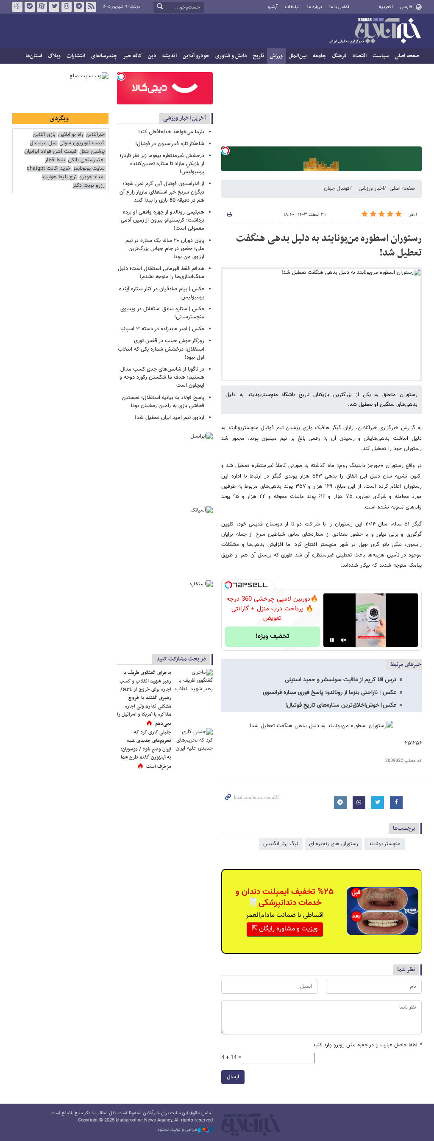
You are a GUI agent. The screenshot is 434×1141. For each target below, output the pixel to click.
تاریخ (258, 56)
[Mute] (344, 640)
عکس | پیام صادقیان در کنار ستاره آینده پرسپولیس (161, 293)
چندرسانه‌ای (104, 56)
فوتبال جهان (337, 188)
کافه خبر (132, 56)
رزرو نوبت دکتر (88, 186)
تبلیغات (292, 7)
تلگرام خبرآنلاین (79, 7)
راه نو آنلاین (70, 135)
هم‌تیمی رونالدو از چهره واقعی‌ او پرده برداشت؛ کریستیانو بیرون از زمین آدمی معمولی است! (162, 220)
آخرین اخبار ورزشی (184, 118)
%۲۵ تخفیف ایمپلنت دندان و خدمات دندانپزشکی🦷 (285, 897)
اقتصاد (359, 56)
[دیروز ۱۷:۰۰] (194, 741)
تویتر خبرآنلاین (54, 7)
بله (30, 7)
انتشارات (76, 56)
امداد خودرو (92, 177)
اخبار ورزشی (371, 188)
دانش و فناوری (231, 56)
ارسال (233, 1077)
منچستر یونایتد (385, 844)
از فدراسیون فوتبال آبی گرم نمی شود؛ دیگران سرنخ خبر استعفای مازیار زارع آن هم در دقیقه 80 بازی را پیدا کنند (162, 192)
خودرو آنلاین (196, 56)
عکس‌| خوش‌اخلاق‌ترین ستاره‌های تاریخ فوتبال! (340, 705)
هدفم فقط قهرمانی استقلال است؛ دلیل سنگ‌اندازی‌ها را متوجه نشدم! (161, 272)
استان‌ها (33, 56)
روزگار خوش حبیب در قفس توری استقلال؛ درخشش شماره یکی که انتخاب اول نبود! (161, 349)
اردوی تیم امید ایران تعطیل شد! (169, 417)
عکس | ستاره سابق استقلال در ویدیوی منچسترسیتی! (162, 313)
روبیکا (17, 7)
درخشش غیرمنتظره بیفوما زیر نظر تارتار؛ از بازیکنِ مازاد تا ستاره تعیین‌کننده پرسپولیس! (162, 164)
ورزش (276, 56)
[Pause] (332, 640)
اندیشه (169, 56)
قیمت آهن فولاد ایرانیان (50, 152)
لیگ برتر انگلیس (280, 844)
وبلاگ (54, 56)
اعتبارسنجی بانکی (86, 160)
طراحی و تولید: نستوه (178, 1130)
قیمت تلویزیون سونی (82, 143)
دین (152, 56)
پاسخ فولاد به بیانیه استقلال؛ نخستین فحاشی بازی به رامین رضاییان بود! (163, 401)
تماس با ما (339, 7)
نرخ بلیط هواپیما (59, 177)
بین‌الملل (298, 56)
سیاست (381, 56)
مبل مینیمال (43, 143)
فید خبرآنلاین (91, 7)
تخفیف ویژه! (272, 636)
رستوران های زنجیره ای (333, 844)
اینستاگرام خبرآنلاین (66, 7)
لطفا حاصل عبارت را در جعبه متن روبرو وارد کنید (367, 1045)
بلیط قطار (55, 160)
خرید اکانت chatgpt (48, 169)
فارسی (406, 7)
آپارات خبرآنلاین (42, 7)
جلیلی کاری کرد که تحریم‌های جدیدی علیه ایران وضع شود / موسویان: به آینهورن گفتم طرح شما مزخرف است (145, 749)
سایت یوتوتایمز (89, 169)
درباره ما (314, 7)
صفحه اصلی (407, 56)
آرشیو (273, 7)
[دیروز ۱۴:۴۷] (194, 681)
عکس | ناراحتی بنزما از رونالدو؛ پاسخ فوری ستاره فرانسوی (329, 692)
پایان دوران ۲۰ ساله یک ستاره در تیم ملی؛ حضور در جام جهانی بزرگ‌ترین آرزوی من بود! (164, 248)
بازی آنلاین (44, 135)
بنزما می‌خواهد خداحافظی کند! (171, 132)
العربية (386, 7)
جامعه (319, 56)
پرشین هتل (92, 152)
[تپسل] (225, 150)
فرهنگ (339, 56)
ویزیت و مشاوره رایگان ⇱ (285, 929)
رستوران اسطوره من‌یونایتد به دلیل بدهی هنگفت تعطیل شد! (329, 245)
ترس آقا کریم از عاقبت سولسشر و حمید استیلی (340, 680)
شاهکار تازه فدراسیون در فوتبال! (169, 144)
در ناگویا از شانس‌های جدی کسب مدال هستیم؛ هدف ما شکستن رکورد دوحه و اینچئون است (162, 377)
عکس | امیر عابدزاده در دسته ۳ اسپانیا (162, 329)
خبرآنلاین (375, 31)
